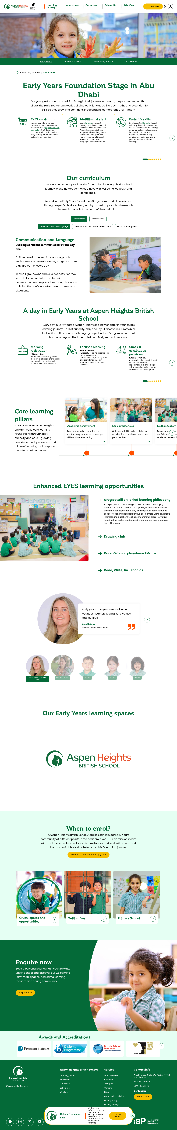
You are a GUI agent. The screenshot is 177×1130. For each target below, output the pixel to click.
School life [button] (110, 5)
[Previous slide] (5, 138)
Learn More (118, 1116)
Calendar (108, 1080)
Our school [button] (91, 5)
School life (65, 1088)
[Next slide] (172, 138)
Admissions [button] (72, 5)
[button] (170, 6)
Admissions (65, 1080)
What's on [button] (129, 5)
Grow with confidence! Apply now (88, 855)
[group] (34, 1049)
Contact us (140, 1091)
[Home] (19, 6)
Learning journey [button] (52, 6)
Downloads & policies (114, 1096)
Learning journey (31, 73)
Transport (108, 1084)
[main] (88, 571)
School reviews (111, 1076)
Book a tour (143, 1097)
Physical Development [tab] (127, 227)
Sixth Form (131, 62)
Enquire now (153, 6)
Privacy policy (110, 1101)
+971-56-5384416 (142, 1082)
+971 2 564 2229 (141, 1086)
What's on (64, 1092)
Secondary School (103, 62)
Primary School (73, 62)
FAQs (106, 1092)
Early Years (46, 62)
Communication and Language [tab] (54, 227)
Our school (65, 1084)
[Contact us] (165, 6)
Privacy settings (111, 1105)
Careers (108, 1088)
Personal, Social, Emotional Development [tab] (93, 227)
